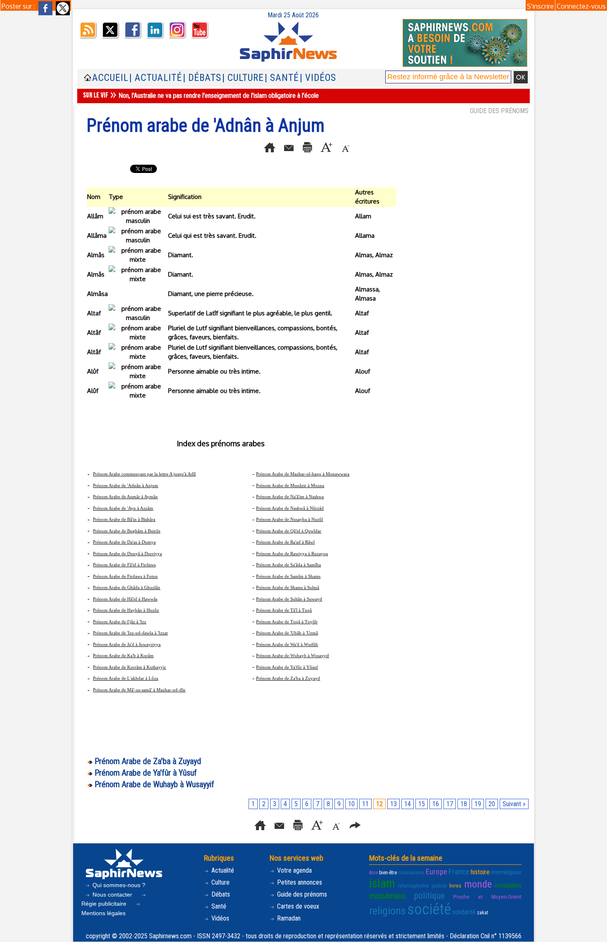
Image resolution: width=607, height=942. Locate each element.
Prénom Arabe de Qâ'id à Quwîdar (288, 530)
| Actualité (155, 77)
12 (379, 804)
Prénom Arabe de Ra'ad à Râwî (285, 542)
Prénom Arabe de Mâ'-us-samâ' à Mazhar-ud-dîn (139, 689)
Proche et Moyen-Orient (487, 897)
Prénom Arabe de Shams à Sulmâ (287, 587)
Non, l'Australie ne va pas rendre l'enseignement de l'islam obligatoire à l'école (219, 95)
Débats (220, 894)
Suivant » (514, 804)
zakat (482, 913)
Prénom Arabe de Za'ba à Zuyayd (288, 678)
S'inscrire (540, 6)
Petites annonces (298, 882)
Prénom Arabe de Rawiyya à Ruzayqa (292, 553)
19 (477, 804)
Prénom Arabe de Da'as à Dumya (124, 542)
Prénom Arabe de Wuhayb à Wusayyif (292, 655)
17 (449, 804)
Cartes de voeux (297, 906)
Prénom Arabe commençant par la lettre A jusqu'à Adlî (144, 473)
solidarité (464, 912)
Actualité (222, 870)
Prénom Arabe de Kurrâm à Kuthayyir (129, 667)
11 (365, 804)
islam (382, 883)
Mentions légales (103, 913)
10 (351, 804)
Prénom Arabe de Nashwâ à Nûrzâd (290, 508)
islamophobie (413, 886)
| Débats (202, 77)
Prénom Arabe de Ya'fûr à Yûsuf (287, 667)
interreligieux (506, 872)
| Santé (282, 77)
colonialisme (411, 873)
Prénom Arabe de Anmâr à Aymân (125, 496)
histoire (480, 872)
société (429, 909)
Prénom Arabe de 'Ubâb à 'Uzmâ (287, 632)
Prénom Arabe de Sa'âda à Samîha (288, 564)
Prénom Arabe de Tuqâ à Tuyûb (287, 621)
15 (421, 804)
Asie (373, 873)
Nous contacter (112, 894)
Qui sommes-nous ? (118, 885)
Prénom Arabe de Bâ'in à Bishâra (124, 519)
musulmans (387, 896)
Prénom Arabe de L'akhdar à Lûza (125, 678)
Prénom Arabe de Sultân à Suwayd (289, 598)
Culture (220, 882)
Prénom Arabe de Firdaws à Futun (125, 576)
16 (435, 804)
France (458, 871)
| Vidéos (318, 77)
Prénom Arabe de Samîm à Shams (288, 576)
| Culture (243, 77)
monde (478, 884)
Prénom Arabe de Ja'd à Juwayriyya (127, 644)
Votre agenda (293, 870)
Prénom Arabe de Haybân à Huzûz (126, 610)
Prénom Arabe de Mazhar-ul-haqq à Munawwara (302, 473)
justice (439, 886)
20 (491, 804)
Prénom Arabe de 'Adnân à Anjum (125, 485)
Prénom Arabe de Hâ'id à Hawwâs (125, 598)
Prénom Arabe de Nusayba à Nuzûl (289, 519)
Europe (436, 871)
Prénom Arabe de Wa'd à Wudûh (287, 644)
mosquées (508, 885)
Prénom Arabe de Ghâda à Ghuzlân (126, 587)
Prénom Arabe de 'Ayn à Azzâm (123, 508)
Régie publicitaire (104, 903)
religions (387, 910)
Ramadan (288, 918)
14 (407, 804)
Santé (218, 906)
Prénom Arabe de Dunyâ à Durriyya (127, 553)
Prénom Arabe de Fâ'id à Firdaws (124, 564)
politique (429, 895)
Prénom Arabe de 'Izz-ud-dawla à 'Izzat (130, 632)
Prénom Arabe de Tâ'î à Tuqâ (284, 610)
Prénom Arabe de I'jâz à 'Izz (119, 621)
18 (463, 804)
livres (455, 886)
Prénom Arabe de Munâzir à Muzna (290, 485)
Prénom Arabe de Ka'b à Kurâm (123, 655)
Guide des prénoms (301, 894)
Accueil (110, 77)
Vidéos (219, 918)
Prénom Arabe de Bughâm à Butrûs (126, 530)
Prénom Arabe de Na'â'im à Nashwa (290, 496)
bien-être (388, 873)
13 (393, 804)
